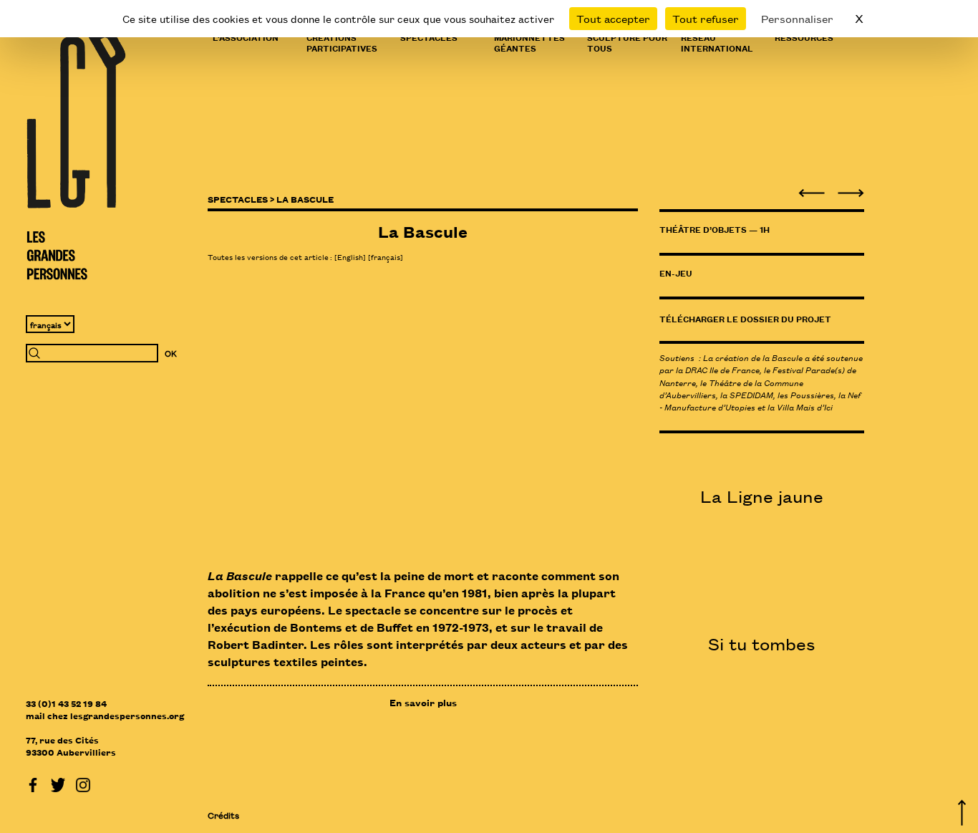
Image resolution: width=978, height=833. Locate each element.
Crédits (223, 815)
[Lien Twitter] (58, 783)
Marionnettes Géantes (529, 42)
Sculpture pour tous (627, 42)
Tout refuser (705, 18)
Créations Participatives (341, 42)
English (350, 256)
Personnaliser (797, 18)
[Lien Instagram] (83, 783)
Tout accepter (613, 18)
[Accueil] (76, 154)
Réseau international (717, 42)
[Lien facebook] (33, 783)
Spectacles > (241, 199)
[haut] (962, 810)
